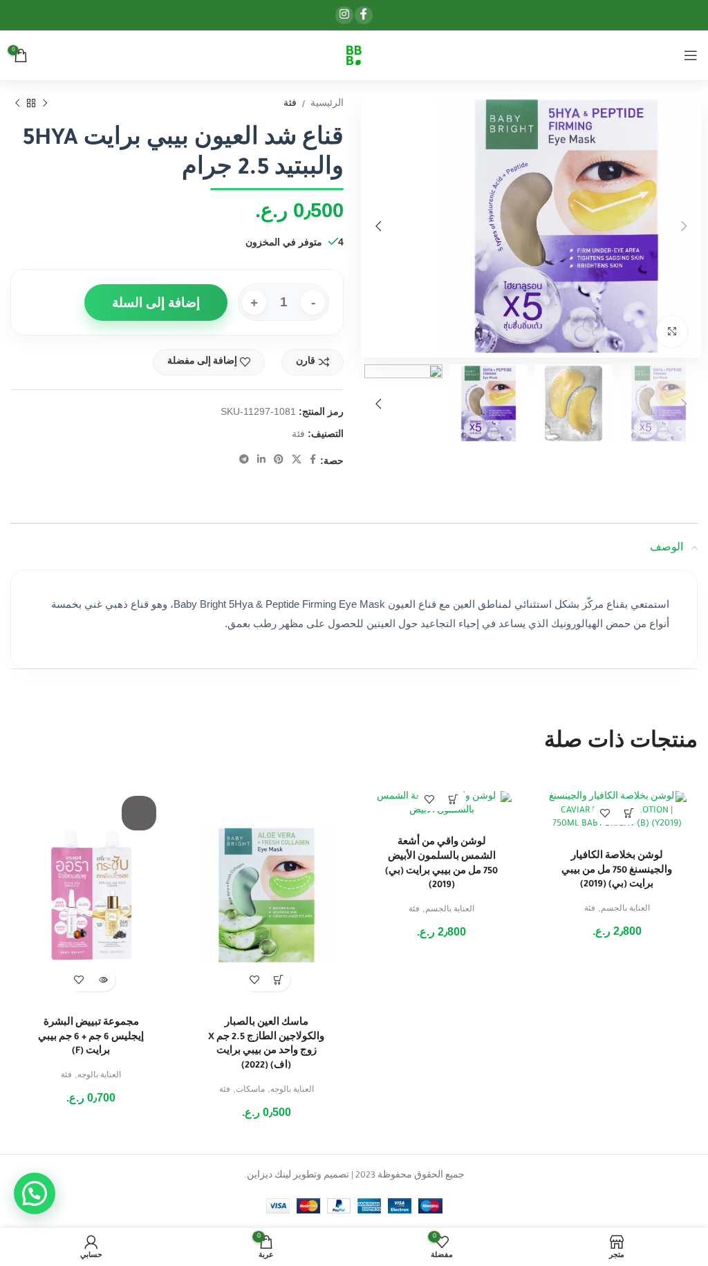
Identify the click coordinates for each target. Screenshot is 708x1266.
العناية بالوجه (292, 1090)
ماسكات (250, 1090)
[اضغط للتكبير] (671, 331)
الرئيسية (327, 104)
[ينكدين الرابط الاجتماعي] (261, 460)
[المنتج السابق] (45, 104)
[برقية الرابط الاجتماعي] (244, 460)
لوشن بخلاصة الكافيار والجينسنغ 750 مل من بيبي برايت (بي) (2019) (616, 871)
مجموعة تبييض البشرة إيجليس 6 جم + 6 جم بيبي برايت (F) (91, 1037)
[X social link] (297, 460)
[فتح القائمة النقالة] (691, 55)
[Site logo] (354, 56)
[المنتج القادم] (17, 104)
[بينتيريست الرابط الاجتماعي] (279, 460)
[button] (629, 813)
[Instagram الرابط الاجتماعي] (344, 15)
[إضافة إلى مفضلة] (605, 813)
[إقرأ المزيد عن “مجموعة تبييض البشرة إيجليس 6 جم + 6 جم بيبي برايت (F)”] (103, 979)
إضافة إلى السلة (156, 302)
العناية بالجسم (625, 909)
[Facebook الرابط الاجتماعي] (364, 15)
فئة (290, 104)
